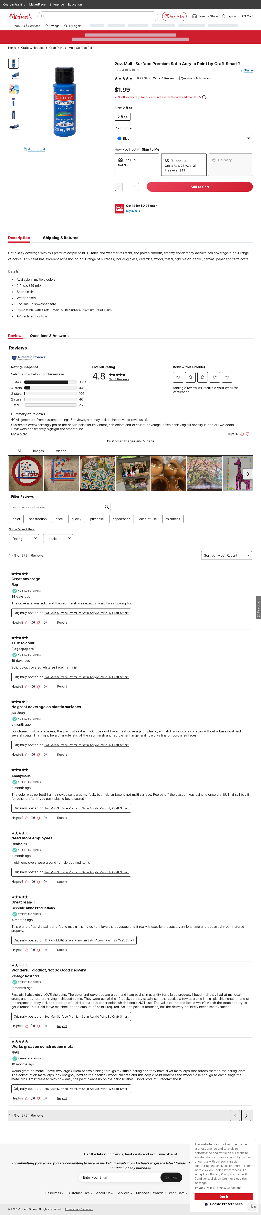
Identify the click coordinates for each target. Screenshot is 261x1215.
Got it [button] (223, 1197)
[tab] (19, 238)
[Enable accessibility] (252, 1206)
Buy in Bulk (133, 211)
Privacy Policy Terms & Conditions (218, 1187)
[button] (224, 1204)
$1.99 (122, 90)
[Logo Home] (20, 16)
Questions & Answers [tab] (49, 336)
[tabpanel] (130, 281)
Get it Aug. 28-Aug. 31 (180, 165)
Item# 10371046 (127, 70)
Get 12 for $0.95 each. (142, 205)
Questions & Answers (196, 78)
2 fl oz (122, 117)
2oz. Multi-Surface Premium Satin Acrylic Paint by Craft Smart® (178, 63)
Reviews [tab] (15, 336)
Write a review (164, 78)
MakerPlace (37, 4)
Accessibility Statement (79, 1209)
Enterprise (57, 4)
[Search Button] (43, 16)
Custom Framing (14, 4)
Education (75, 4)
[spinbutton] (127, 187)
